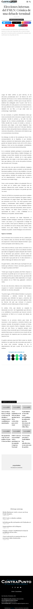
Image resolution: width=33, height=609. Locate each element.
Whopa (12, 608)
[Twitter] (18, 587)
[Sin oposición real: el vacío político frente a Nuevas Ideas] (6, 431)
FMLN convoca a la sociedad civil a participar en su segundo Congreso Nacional (16, 441)
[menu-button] (27, 2)
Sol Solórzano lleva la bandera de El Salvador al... (17, 522)
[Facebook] (12, 587)
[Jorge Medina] (16, 459)
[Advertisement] (16, 75)
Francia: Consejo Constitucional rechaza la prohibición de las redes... (15, 531)
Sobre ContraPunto (16, 591)
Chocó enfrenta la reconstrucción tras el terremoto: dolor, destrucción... (15, 537)
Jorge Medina (16, 465)
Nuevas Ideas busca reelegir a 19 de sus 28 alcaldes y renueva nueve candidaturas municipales (6, 417)
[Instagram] (15, 587)
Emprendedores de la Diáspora (12, 526)
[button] (30, 2)
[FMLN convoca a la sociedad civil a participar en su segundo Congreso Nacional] (16, 431)
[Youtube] (20, 587)
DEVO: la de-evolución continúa (12, 518)
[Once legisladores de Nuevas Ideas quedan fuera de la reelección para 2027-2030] (16, 407)
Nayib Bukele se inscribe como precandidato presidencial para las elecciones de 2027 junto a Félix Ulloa (26, 419)
